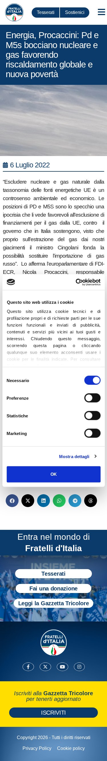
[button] (12, 500)
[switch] (92, 398)
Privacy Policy (37, 748)
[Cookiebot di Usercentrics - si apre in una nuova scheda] (76, 282)
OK (53, 474)
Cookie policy (71, 748)
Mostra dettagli (74, 456)
